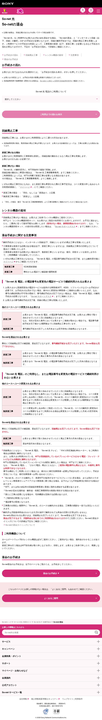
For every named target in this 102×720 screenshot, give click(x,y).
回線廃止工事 (32, 55)
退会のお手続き (11, 59)
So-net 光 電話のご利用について (51, 91)
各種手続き (47, 622)
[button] (98, 11)
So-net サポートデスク (65, 226)
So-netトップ (7, 622)
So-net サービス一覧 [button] (12, 692)
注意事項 (75, 55)
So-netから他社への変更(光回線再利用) (55, 81)
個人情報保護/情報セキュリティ (44, 698)
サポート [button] (6, 663)
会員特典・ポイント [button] (11, 656)
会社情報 (23, 698)
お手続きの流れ (11, 55)
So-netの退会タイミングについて (20, 524)
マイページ (25, 187)
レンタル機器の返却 (54, 55)
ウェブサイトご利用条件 (72, 698)
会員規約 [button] (6, 677)
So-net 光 (37, 622)
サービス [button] (6, 641)
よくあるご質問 (51, 598)
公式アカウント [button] (9, 685)
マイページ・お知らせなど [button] (14, 670)
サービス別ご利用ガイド (22, 622)
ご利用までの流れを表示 (51, 114)
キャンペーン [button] (8, 648)
